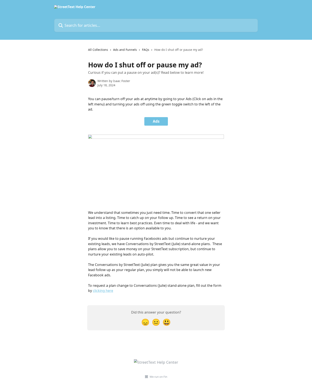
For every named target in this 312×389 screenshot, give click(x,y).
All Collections (98, 50)
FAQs (145, 50)
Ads (156, 121)
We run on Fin (158, 377)
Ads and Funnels (125, 50)
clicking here (103, 290)
